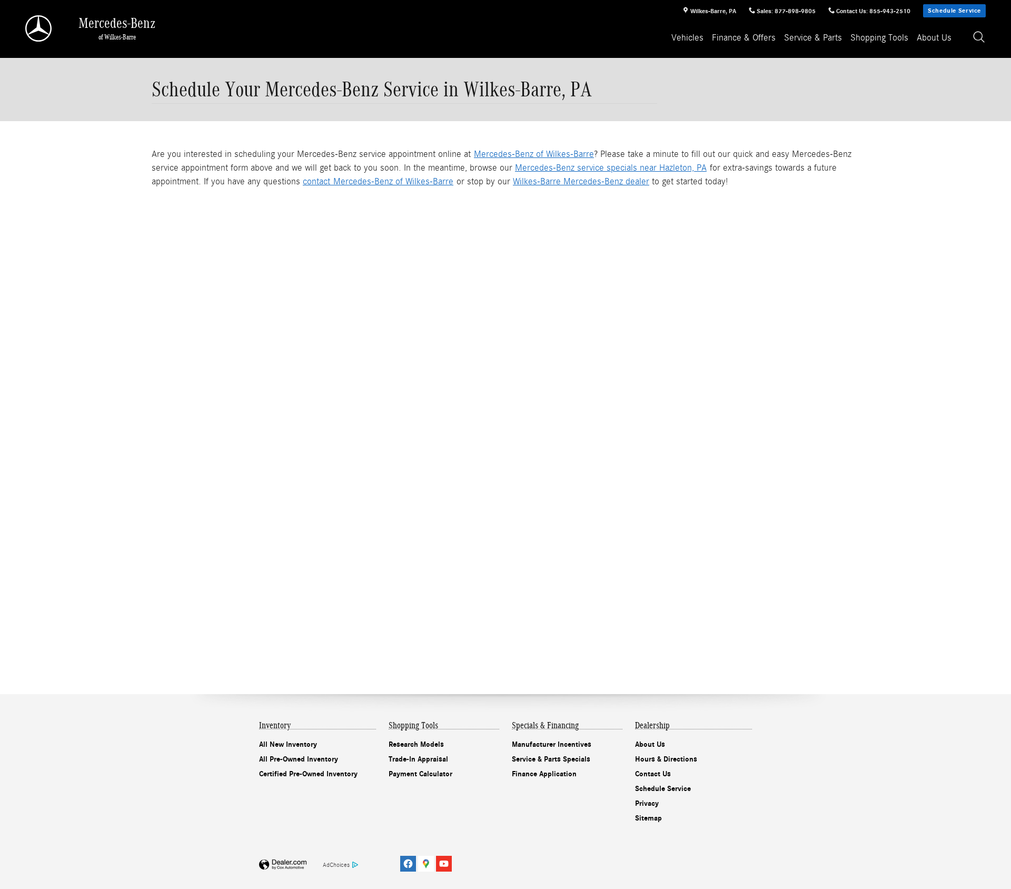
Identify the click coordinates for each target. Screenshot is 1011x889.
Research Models (416, 744)
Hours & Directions (666, 759)
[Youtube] (444, 864)
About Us (934, 38)
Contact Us (653, 773)
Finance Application (544, 773)
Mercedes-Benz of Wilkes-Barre (534, 154)
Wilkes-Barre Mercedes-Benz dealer (581, 181)
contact (318, 181)
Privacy (647, 803)
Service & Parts (813, 38)
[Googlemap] (426, 864)
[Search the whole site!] (979, 37)
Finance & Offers (744, 38)
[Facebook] (408, 864)
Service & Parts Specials (551, 759)
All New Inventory (288, 744)
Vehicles (687, 38)
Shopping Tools (879, 38)
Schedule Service (954, 10)
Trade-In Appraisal (418, 759)
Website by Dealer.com (282, 865)
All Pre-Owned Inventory (298, 759)
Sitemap (648, 818)
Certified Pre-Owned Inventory (308, 773)
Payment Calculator (420, 773)
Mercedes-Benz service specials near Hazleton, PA (611, 168)
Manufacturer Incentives (551, 744)
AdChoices (336, 864)
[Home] (39, 28)
